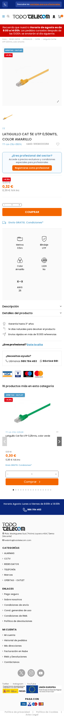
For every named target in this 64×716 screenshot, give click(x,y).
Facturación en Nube (16, 651)
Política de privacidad (17, 712)
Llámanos (23, 361)
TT (3, 128)
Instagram (18, 683)
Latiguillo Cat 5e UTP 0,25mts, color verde (28, 435)
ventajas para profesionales (45, 4)
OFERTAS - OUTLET (14, 580)
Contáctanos (11, 662)
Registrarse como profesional (32, 167)
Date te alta (35, 344)
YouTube (31, 683)
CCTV (7, 558)
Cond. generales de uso (17, 610)
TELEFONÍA (10, 569)
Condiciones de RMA (15, 615)
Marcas (8, 574)
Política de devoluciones (18, 621)
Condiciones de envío (16, 605)
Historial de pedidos (15, 640)
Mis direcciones (13, 645)
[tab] (32, 306)
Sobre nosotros (13, 599)
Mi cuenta (9, 635)
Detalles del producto (17, 313)
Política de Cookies (47, 712)
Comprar (32, 212)
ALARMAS (9, 553)
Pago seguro (11, 594)
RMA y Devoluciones (15, 656)
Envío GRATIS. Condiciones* (26, 222)
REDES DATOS (11, 564)
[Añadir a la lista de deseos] (57, 144)
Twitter (5, 683)
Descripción (10, 306)
